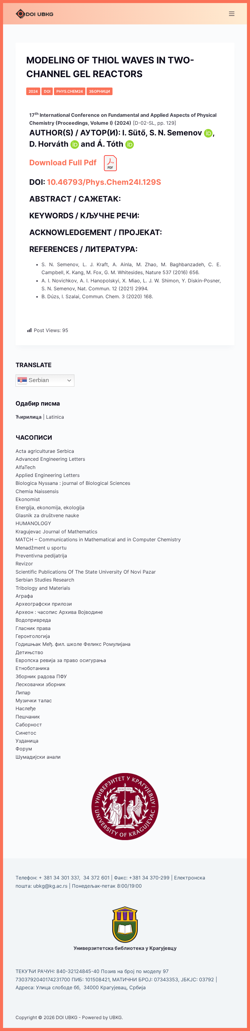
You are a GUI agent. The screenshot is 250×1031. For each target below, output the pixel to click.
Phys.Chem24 (69, 91)
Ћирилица (28, 417)
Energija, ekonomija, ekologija (50, 507)
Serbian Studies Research (45, 580)
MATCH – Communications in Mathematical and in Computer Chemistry (98, 539)
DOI (47, 91)
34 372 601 (97, 878)
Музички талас (34, 700)
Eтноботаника (32, 668)
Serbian (38, 380)
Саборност (29, 724)
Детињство (29, 652)
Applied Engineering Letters (48, 475)
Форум (24, 749)
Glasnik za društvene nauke (47, 515)
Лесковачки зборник (41, 684)
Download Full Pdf (63, 162)
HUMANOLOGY (33, 523)
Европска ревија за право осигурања (61, 660)
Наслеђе (26, 708)
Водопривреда (33, 620)
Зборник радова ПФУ (41, 676)
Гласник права (33, 628)
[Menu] (231, 13)
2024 (33, 91)
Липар (23, 692)
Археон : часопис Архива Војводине (59, 612)
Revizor (24, 563)
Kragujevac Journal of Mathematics (56, 531)
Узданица (27, 741)
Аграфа (24, 596)
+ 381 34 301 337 (59, 878)
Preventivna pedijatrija (41, 556)
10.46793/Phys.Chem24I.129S (104, 182)
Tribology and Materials (43, 588)
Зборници (99, 91)
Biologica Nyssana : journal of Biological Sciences (73, 483)
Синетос (26, 733)
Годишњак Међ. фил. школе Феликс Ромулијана (73, 644)
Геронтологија (33, 636)
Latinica (55, 417)
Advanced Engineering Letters (50, 459)
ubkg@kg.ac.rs (50, 886)
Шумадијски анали (38, 757)
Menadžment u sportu (41, 548)
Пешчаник (28, 717)
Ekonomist (28, 499)
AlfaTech (25, 467)
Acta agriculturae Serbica (45, 451)
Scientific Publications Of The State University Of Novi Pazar (86, 572)
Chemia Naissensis (37, 491)
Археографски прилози (44, 604)
